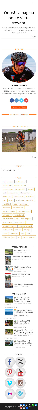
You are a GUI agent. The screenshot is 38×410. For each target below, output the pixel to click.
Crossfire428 (20, 189)
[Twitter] (21, 100)
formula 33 (7, 196)
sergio (5, 233)
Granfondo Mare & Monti (21, 274)
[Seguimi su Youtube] (20, 372)
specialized (14, 233)
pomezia (18, 230)
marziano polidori (9, 211)
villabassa (6, 237)
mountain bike (8, 219)
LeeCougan (24, 204)
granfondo (20, 200)
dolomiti (30, 189)
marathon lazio (18, 208)
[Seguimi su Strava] (10, 383)
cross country (8, 189)
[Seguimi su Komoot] (20, 394)
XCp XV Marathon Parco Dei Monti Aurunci (22, 268)
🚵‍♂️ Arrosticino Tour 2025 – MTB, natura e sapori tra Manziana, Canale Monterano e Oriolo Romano (23, 333)
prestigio (27, 230)
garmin (11, 200)
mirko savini (7, 215)
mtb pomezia (7, 222)
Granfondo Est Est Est (22, 250)
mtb (17, 219)
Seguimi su (17, 107)
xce (13, 237)
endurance (13, 193)
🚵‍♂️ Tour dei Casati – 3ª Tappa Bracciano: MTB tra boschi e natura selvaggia (23, 343)
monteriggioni (19, 215)
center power (20, 182)
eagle (5, 193)
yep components (29, 237)
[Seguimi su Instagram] (20, 383)
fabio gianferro (25, 193)
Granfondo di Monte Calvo (21, 257)
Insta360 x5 (7, 204)
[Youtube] (26, 100)
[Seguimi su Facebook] (10, 362)
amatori (10, 182)
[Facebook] (12, 100)
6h (4, 182)
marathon (6, 208)
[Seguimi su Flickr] (10, 394)
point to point (7, 230)
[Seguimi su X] (20, 362)
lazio (15, 204)
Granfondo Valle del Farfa (23, 284)
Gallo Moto (30, 196)
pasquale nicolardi (9, 226)
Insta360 (29, 200)
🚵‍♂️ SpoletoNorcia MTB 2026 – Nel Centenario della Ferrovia (22, 323)
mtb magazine (26, 219)
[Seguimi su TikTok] (10, 372)
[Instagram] (16, 100)
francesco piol (18, 196)
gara (4, 200)
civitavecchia (7, 185)
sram (22, 233)
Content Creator (20, 185)
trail (28, 233)
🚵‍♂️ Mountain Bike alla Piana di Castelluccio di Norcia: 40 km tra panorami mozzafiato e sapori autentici (18, 301)
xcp (19, 237)
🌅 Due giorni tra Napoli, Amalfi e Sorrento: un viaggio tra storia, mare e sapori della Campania (23, 313)
